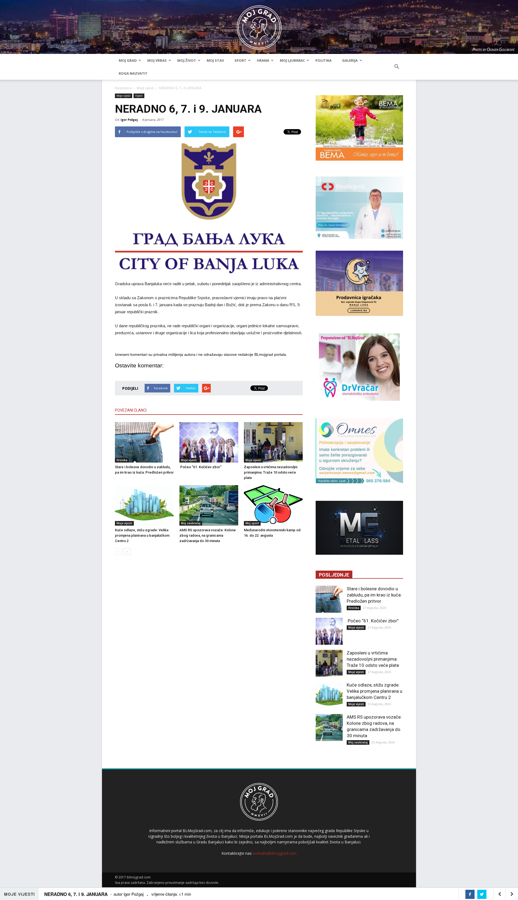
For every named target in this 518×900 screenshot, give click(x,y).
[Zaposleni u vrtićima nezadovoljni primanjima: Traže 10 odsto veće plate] (273, 442)
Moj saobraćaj (190, 523)
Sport (240, 60)
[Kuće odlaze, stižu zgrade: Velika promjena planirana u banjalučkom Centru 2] (144, 505)
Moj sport (252, 523)
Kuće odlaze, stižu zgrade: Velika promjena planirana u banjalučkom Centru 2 (142, 535)
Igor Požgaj (129, 120)
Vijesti (139, 96)
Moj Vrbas (157, 60)
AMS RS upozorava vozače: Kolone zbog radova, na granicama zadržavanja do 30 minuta (207, 535)
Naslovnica (123, 88)
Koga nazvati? (133, 73)
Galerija (350, 60)
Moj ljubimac (292, 60)
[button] (396, 66)
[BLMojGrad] (259, 25)
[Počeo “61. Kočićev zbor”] (208, 442)
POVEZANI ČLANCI (130, 410)
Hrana (263, 60)
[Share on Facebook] (470, 894)
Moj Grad (128, 60)
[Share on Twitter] (481, 894)
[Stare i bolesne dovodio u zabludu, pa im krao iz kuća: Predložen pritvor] (144, 442)
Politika (323, 60)
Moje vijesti (145, 88)
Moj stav (215, 60)
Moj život (186, 60)
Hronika (122, 460)
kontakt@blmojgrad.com (275, 853)
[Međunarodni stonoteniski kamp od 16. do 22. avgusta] (273, 505)
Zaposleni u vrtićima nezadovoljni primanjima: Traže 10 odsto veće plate (270, 472)
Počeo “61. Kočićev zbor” (200, 467)
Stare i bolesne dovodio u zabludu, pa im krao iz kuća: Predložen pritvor (374, 595)
